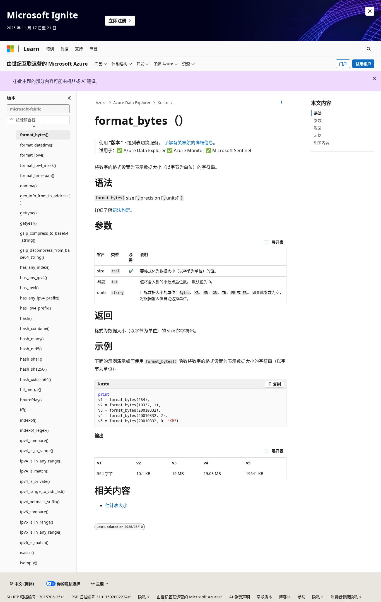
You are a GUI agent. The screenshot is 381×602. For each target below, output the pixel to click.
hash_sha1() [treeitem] (31, 359)
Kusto (163, 102)
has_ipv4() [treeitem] (29, 287)
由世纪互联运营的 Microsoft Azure (188, 596)
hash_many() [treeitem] (32, 338)
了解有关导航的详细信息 (188, 143)
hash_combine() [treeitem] (34, 328)
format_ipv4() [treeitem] (32, 155)
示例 (318, 135)
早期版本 (264, 596)
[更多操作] (281, 103)
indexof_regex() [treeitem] (34, 430)
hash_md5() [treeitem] (31, 348)
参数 (318, 120)
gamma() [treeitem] (28, 185)
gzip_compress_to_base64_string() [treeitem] (44, 237)
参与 (301, 596)
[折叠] (69, 97)
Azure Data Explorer (132, 102)
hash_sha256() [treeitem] (33, 369)
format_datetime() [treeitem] (36, 145)
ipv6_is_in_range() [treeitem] (36, 522)
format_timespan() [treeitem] (37, 175)
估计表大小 (116, 505)
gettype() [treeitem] (28, 212)
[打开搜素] (368, 49)
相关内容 (321, 142)
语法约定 (121, 210)
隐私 (142, 596)
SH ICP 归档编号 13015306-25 (34, 596)
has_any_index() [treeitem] (34, 267)
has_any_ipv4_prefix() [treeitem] (39, 298)
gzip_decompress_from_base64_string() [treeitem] (45, 254)
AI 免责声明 (239, 596)
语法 (318, 113)
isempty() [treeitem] (28, 562)
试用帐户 (363, 63)
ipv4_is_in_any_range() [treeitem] (40, 461)
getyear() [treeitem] (28, 223)
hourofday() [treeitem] (31, 399)
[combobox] (38, 108)
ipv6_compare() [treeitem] (34, 511)
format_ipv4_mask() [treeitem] (38, 165)
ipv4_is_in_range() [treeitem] (36, 450)
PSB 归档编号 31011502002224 (99, 596)
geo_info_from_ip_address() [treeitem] (45, 199)
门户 (343, 63)
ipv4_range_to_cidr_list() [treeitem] (42, 491)
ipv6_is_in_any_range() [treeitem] (40, 532)
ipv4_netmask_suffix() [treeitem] (39, 501)
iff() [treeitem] (23, 409)
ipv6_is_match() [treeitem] (34, 542)
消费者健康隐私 (344, 596)
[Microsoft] (10, 48)
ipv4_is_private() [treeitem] (35, 481)
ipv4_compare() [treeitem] (34, 440)
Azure (101, 102)
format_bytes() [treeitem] (34, 134)
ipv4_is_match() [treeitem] (34, 471)
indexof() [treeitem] (28, 420)
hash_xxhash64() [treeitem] (35, 379)
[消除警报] (369, 11)
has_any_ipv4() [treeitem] (33, 277)
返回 (318, 127)
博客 (283, 596)
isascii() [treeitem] (27, 552)
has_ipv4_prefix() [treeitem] (35, 308)
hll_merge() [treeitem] (30, 389)
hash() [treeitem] (26, 318)
